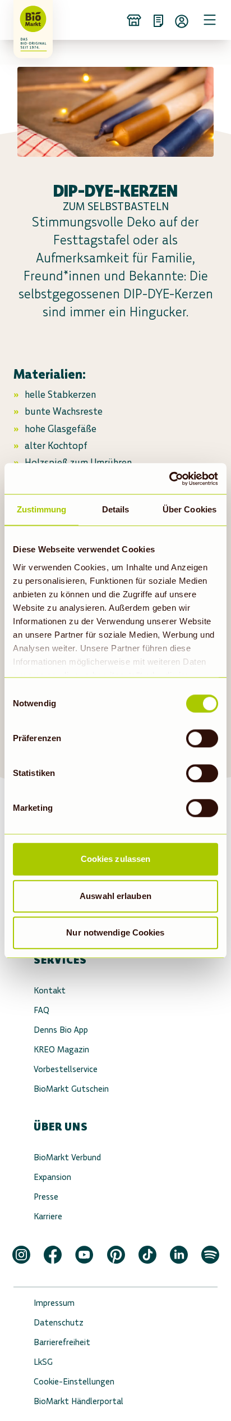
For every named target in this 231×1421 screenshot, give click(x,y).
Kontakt (50, 990)
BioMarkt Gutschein (71, 1088)
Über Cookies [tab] (189, 509)
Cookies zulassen (116, 859)
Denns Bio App (61, 1029)
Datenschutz (59, 1322)
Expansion (52, 1177)
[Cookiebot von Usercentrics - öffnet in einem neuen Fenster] (169, 478)
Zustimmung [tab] (42, 509)
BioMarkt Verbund (67, 1157)
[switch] (202, 738)
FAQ (41, 1010)
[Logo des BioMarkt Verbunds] (29, 19)
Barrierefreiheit (62, 1342)
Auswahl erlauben (115, 896)
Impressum (54, 1302)
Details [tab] (116, 509)
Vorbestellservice (66, 1069)
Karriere (48, 1216)
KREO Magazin (61, 1049)
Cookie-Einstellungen (74, 1381)
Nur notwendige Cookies (115, 932)
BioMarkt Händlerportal (78, 1401)
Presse (46, 1196)
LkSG (43, 1361)
